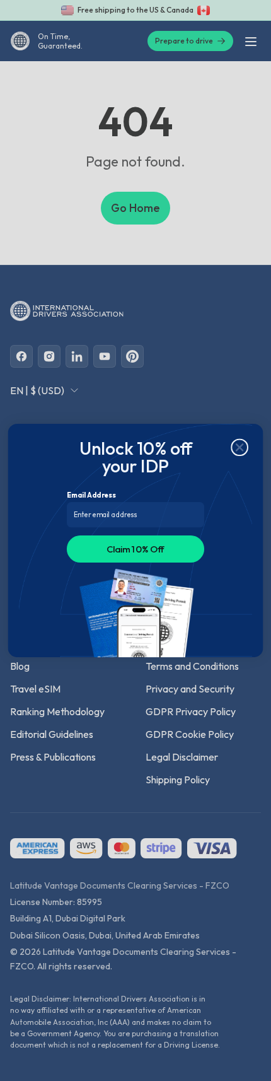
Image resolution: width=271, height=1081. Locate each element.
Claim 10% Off (135, 549)
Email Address (91, 495)
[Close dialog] (240, 447)
